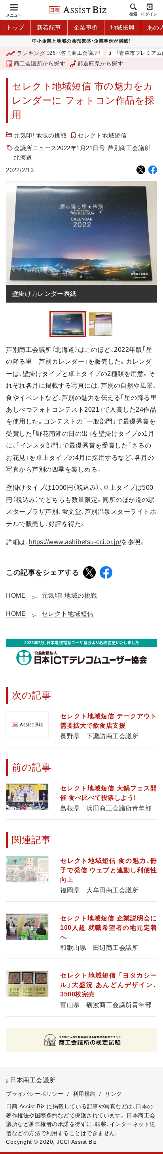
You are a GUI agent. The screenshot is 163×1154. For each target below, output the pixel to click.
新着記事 (49, 27)
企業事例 (86, 27)
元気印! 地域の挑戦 (40, 135)
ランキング (31, 53)
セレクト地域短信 (102, 135)
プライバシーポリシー (34, 1094)
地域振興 (122, 27)
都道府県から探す (100, 63)
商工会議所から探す (39, 63)
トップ (15, 27)
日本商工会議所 (33, 1080)
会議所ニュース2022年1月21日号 (59, 148)
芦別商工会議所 (129, 148)
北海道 (23, 157)
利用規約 (84, 1094)
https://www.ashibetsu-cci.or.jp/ (75, 542)
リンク (113, 1094)
